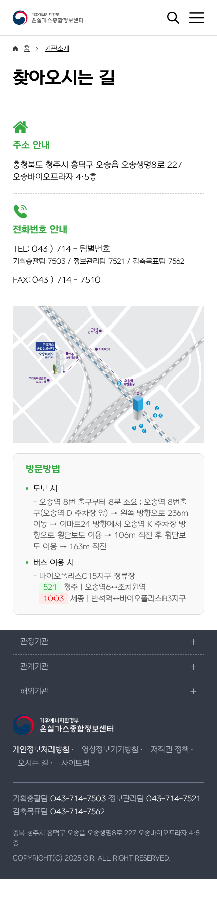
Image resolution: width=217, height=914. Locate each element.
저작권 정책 (170, 750)
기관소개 (57, 48)
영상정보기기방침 (110, 750)
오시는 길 (33, 763)
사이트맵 (75, 763)
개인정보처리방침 (41, 750)
